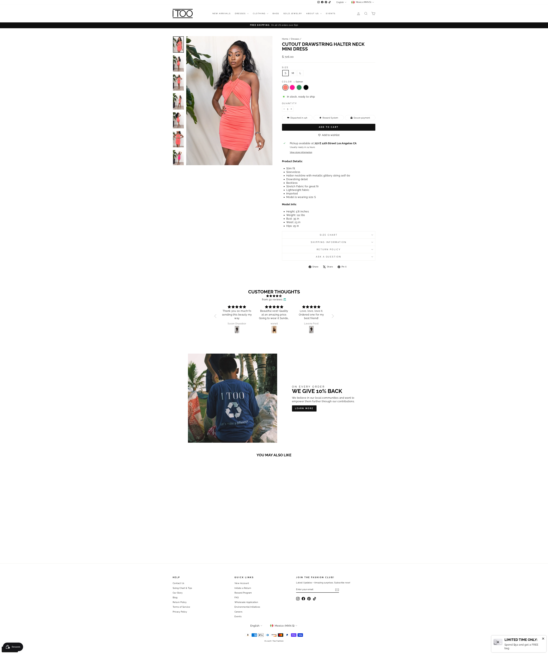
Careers (238, 611)
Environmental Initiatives (247, 607)
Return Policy (329, 249)
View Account (241, 583)
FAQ (236, 597)
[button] (216, 316)
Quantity (289, 103)
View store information (301, 152)
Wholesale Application (246, 602)
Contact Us (178, 583)
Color (292, 81)
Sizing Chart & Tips (182, 588)
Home (285, 39)
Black (306, 87)
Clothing (259, 13)
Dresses (240, 13)
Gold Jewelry (292, 13)
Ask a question (328, 256)
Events (331, 13)
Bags (276, 13)
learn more (304, 408)
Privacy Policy (180, 611)
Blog (175, 597)
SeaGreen (299, 87)
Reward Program (243, 593)
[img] (274, 296)
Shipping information (328, 242)
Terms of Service (181, 607)
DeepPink (292, 87)
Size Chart (329, 235)
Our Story (178, 593)
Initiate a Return (242, 588)
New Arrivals (221, 13)
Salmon (285, 87)
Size (285, 67)
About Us (313, 13)
